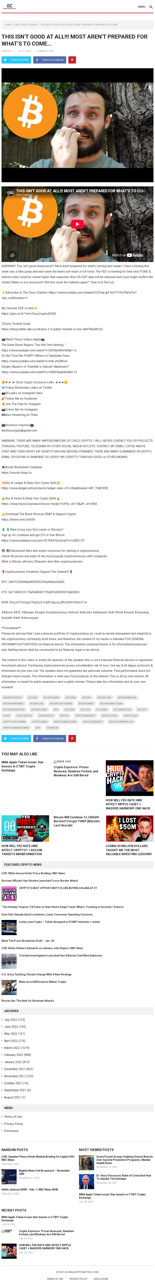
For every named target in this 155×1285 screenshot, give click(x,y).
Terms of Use (13, 1116)
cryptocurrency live (121, 722)
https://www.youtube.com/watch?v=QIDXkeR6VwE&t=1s (39, 350)
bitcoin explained (13, 703)
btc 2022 (69, 709)
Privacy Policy (13, 1124)
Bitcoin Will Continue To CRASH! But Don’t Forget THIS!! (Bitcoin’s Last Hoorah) (77, 821)
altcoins (71, 697)
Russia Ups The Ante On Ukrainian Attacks (28, 1000)
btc (56, 709)
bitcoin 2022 (104, 697)
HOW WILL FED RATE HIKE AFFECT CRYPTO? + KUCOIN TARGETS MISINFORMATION (22, 850)
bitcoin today (39, 709)
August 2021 (12, 1097)
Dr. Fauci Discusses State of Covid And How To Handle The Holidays (123, 1177)
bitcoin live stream (61, 703)
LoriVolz (7, 51)
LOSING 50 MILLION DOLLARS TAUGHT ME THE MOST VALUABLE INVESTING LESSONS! (129, 850)
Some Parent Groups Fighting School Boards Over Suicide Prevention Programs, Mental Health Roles (124, 1160)
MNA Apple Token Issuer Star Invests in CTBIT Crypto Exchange (23, 766)
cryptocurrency (92, 722)
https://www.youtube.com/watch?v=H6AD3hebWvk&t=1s (39, 372)
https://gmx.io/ (11, 313)
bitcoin (87, 697)
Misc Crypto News (26, 24)
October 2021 (13, 1083)
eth (38, 728)
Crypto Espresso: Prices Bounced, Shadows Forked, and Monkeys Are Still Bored (76, 771)
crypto (64, 716)
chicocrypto (46, 716)
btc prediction (122, 709)
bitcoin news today (111, 703)
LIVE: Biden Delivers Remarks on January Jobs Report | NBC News (42, 948)
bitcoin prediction (13, 709)
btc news (102, 709)
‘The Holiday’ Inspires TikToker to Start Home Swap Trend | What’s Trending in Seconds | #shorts (63, 906)
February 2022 (13, 1055)
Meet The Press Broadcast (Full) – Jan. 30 (28, 940)
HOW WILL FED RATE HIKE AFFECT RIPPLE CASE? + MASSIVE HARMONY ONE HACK (128, 804)
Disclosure (11, 1131)
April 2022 (11, 1041)
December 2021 (15, 1069)
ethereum (52, 728)
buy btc (142, 709)
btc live (85, 709)
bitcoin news (86, 703)
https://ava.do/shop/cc (17, 472)
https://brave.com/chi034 (18, 519)
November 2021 (15, 1076)
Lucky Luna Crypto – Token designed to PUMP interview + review (59, 921)
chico (6, 716)
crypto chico (109, 716)
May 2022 (10, 1033)
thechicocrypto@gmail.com (19, 430)
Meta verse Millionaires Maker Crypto (42, 981)
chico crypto (24, 716)
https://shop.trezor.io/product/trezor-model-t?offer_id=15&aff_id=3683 (49, 504)
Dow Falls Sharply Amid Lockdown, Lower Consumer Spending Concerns (47, 914)
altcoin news (51, 697)
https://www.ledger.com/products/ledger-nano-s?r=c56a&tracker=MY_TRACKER (55, 488)
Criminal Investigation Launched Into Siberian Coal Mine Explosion (60, 955)
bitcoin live (36, 703)
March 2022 (12, 1048)
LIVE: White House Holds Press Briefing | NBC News (33, 873)
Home (8, 24)
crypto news (39, 722)
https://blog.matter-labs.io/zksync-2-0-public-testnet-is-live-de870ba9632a (52, 329)
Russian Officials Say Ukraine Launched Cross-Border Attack (40, 880)
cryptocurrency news (16, 728)
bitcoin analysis (127, 697)
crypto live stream (14, 722)
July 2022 (10, 1019)
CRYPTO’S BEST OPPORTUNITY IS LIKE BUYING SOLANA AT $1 (58, 888)
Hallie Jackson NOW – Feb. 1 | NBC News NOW (30, 1189)
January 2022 (13, 1062)
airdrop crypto (12, 697)
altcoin (32, 697)
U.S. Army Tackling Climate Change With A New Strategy (36, 974)
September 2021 (15, 1090)
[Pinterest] (72, 60)
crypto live (130, 716)
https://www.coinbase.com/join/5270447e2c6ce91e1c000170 (43, 540)
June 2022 (11, 1026)
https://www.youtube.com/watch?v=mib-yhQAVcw (34, 361)
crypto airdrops (85, 716)
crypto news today (65, 722)
